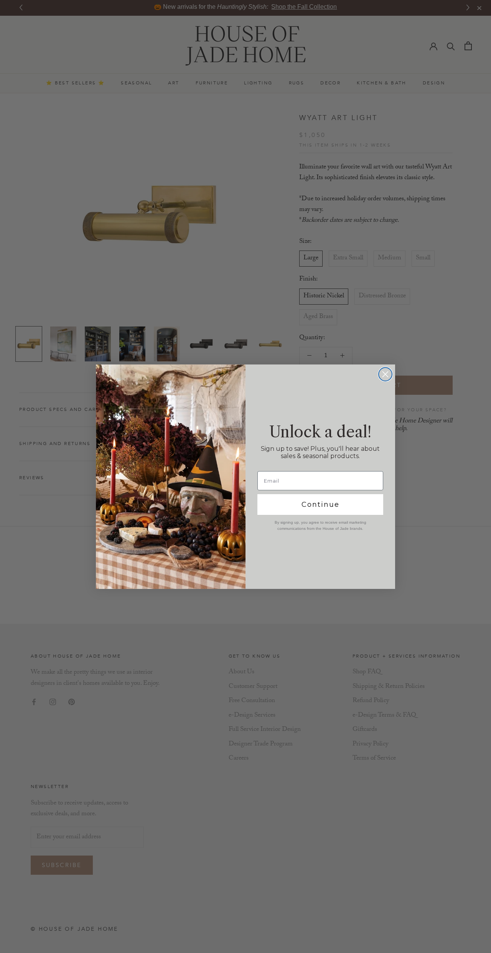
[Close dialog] (385, 374)
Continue (320, 504)
